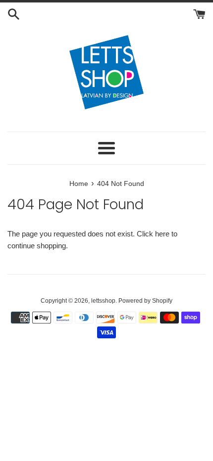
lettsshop (103, 300)
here (162, 234)
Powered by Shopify (145, 300)
